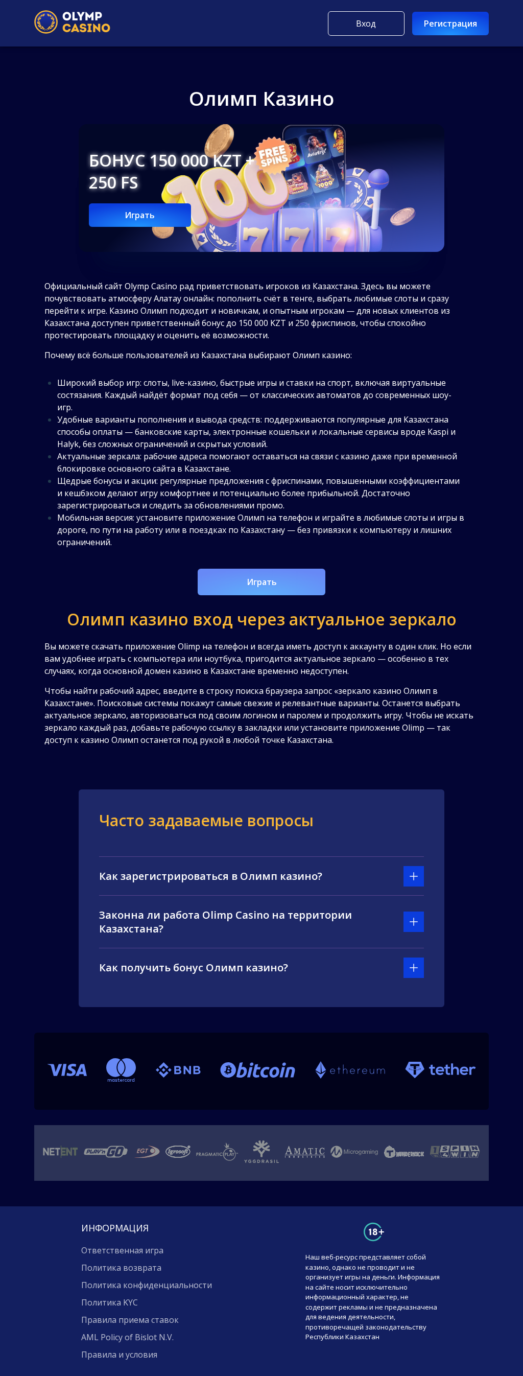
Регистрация (450, 23)
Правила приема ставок (130, 1319)
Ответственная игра (122, 1250)
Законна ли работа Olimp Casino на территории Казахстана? (225, 922)
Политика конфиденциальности (146, 1285)
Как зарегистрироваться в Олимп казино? (210, 876)
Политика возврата (121, 1267)
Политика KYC (109, 1302)
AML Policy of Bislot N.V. (127, 1337)
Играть (140, 215)
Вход (366, 23)
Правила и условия (119, 1354)
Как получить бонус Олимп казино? (193, 967)
